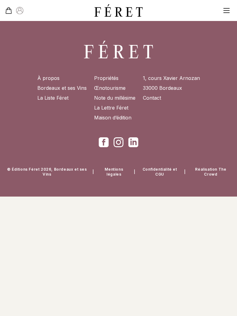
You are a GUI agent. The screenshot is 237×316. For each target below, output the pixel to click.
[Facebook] (104, 142)
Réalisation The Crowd (210, 172)
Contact (152, 98)
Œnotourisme (110, 88)
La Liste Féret (53, 98)
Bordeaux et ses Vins (62, 88)
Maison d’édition (112, 117)
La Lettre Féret (111, 108)
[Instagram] (118, 142)
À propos (48, 78)
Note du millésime (114, 98)
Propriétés (106, 78)
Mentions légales (114, 172)
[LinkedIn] (133, 142)
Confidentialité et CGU (160, 172)
